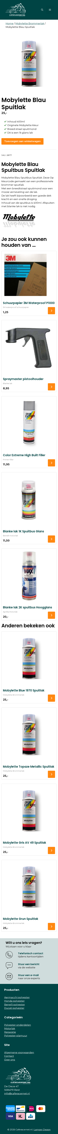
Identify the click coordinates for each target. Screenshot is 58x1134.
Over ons (9, 1059)
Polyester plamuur (15, 1035)
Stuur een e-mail (28, 975)
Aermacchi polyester (17, 997)
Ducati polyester (14, 1008)
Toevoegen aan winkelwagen (22, 141)
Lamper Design (42, 1129)
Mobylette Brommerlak (29, 23)
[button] (42, 10)
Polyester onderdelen (17, 1025)
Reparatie (10, 1032)
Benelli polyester (14, 1004)
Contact (9, 1056)
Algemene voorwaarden (19, 1052)
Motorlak (9, 1028)
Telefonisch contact (30, 953)
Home (9, 23)
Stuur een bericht (28, 964)
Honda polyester (14, 1001)
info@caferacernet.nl (17, 1093)
